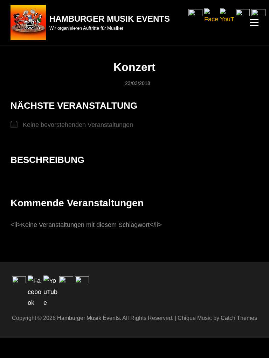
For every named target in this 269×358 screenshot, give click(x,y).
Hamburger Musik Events (109, 18)
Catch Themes (239, 318)
